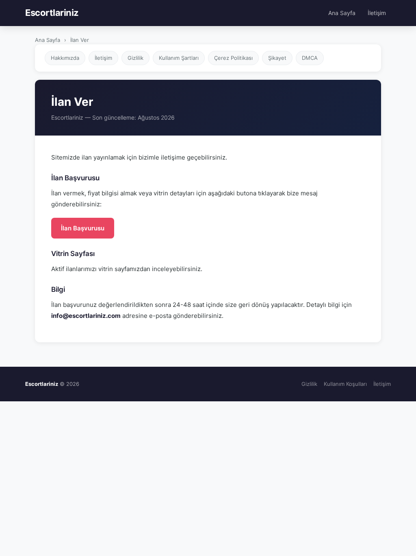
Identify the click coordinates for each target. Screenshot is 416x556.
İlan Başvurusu (82, 228)
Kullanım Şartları (179, 58)
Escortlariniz (52, 12)
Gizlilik (135, 58)
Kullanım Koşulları (345, 384)
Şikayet (277, 58)
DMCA (310, 58)
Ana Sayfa (341, 12)
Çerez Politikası (233, 58)
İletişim (377, 12)
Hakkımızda (65, 58)
